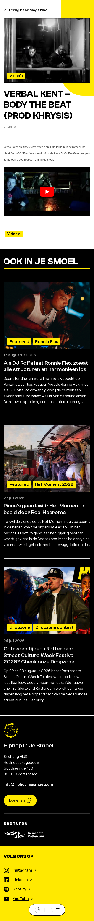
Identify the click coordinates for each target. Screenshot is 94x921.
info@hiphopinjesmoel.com (28, 784)
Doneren (17, 800)
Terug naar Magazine (27, 10)
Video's (16, 76)
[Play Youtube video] (47, 191)
